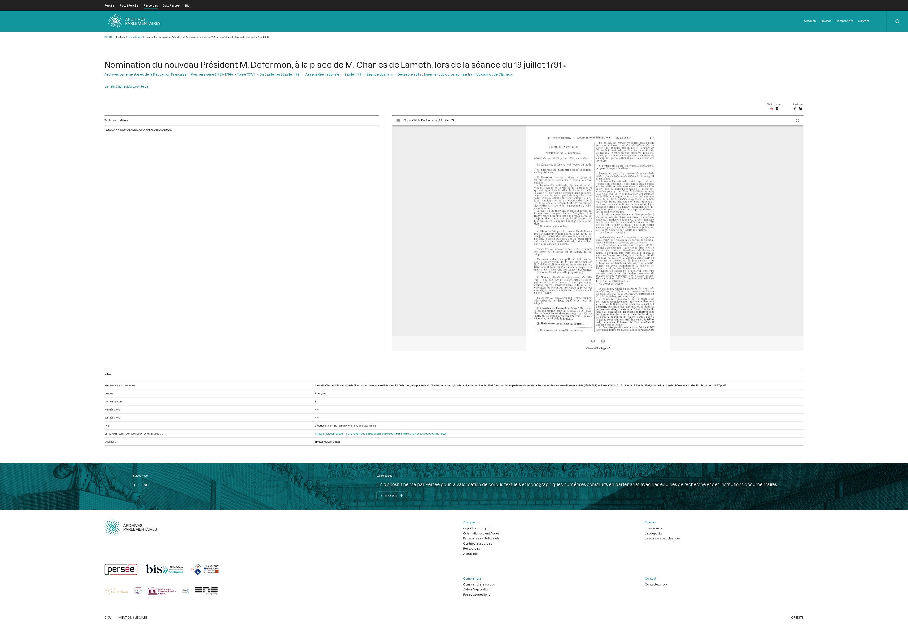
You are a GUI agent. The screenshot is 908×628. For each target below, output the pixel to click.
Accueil (109, 36)
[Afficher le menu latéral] (398, 120)
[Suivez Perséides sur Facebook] (134, 485)
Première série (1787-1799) (212, 74)
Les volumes (135, 37)
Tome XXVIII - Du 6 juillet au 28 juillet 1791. (269, 74)
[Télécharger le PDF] (771, 109)
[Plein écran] (798, 120)
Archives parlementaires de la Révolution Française (146, 74)
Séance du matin (380, 74)
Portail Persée (129, 5)
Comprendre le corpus (479, 584)
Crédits (797, 617)
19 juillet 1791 (352, 74)
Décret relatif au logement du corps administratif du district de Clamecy (455, 74)
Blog (188, 5)
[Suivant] (603, 341)
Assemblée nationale (322, 74)
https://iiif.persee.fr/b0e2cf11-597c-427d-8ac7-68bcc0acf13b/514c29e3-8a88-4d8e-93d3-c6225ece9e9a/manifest (380, 433)
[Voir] (564, 64)
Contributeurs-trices (477, 543)
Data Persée (171, 5)
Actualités (470, 553)
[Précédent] (593, 341)
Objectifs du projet (476, 528)
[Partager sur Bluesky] (800, 109)
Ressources (471, 548)
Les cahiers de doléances (663, 538)
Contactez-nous (656, 584)
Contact (863, 20)
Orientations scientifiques (481, 533)
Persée (109, 5)
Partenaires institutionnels (481, 538)
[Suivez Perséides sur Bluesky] (145, 485)
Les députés (653, 533)
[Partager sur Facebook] (794, 109)
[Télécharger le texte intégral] (777, 109)
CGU (108, 617)
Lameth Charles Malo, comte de (126, 86)
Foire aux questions (476, 594)
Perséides (151, 5)
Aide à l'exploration (476, 589)
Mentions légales (133, 617)
